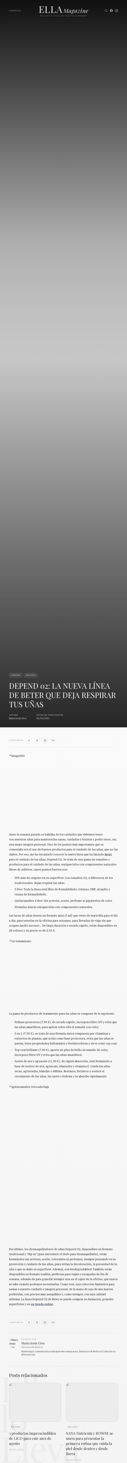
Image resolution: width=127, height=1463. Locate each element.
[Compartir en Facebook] (29, 740)
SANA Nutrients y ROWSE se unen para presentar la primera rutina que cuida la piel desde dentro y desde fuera (89, 1443)
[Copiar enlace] (53, 740)
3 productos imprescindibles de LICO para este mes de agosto (32, 1438)
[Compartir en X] (37, 740)
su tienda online (42, 1304)
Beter (108, 854)
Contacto (15, 11)
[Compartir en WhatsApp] (45, 740)
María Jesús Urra (17, 718)
